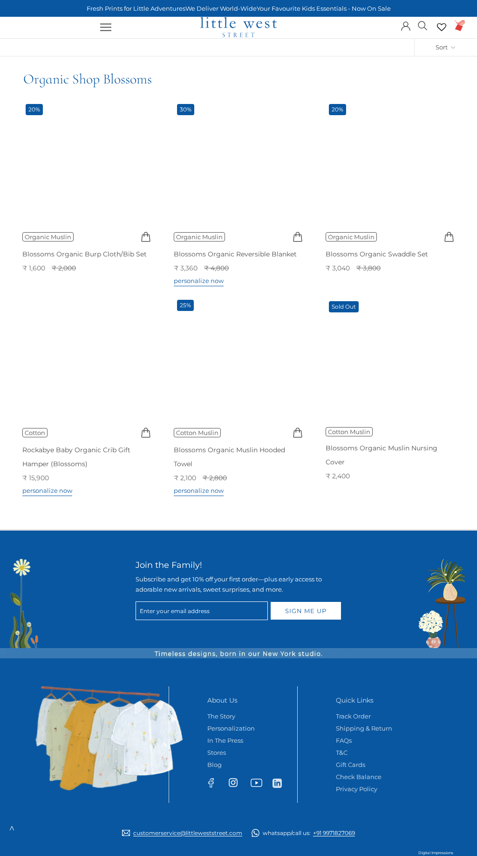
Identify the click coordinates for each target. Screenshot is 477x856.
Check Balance (359, 776)
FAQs (344, 740)
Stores (216, 752)
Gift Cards (350, 764)
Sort (442, 47)
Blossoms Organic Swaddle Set (377, 254)
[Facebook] (215, 784)
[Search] (423, 25)
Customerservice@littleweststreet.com (187, 832)
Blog (214, 764)
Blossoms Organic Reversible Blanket (235, 254)
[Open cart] (460, 25)
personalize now (199, 280)
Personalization (231, 728)
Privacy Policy (356, 789)
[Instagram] (237, 784)
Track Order (353, 716)
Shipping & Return (364, 728)
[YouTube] (259, 784)
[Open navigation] (105, 27)
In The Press (225, 740)
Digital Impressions (435, 852)
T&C (342, 752)
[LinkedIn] (281, 783)
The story (221, 716)
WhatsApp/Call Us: (309, 832)
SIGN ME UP (306, 610)
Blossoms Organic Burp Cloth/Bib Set (84, 254)
